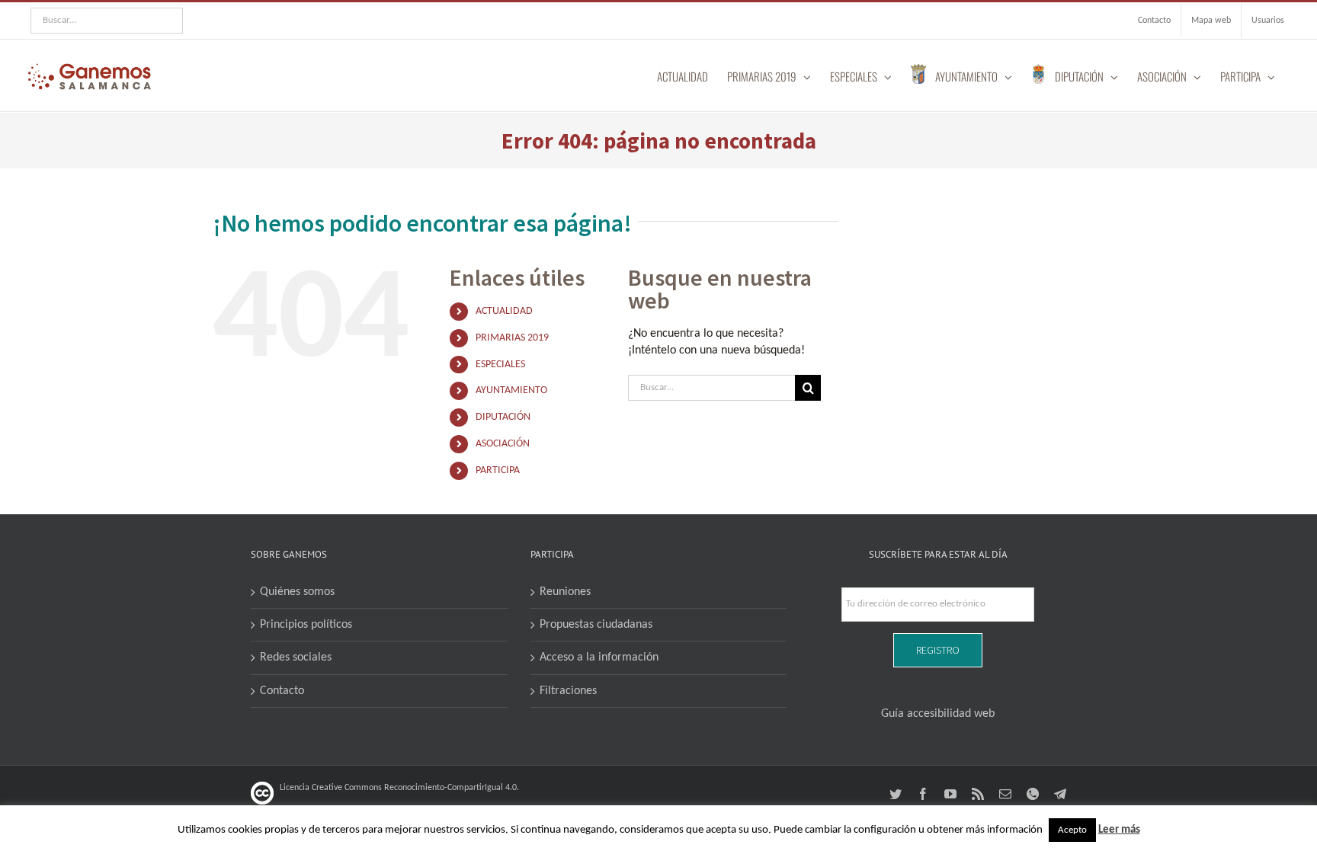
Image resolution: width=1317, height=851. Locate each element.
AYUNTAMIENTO (511, 390)
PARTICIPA (498, 470)
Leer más (1119, 830)
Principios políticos (306, 625)
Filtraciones (568, 691)
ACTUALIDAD (504, 311)
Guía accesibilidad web (938, 714)
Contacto (282, 691)
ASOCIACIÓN (503, 443)
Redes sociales (296, 657)
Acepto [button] (1072, 830)
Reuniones (565, 592)
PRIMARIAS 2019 (512, 338)
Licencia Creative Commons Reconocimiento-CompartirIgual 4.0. (399, 787)
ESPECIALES (500, 364)
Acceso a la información (599, 657)
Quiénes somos (297, 592)
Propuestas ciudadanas (596, 625)
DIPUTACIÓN (503, 417)
